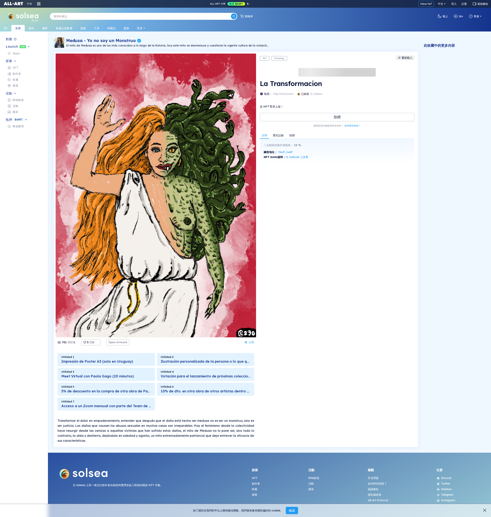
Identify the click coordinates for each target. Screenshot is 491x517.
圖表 (311, 489)
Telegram (447, 494)
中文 (440, 4)
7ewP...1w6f (285, 152)
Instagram (448, 500)
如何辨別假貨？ (352, 125)
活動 (311, 483)
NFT (255, 478)
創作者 (256, 483)
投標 (337, 117)
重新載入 (407, 58)
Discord (446, 478)
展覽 (254, 494)
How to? (426, 4)
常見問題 (373, 478)
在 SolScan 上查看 (297, 157)
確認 (292, 510)
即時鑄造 (313, 478)
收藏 (254, 489)
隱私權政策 (374, 494)
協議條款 (373, 489)
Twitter (445, 483)
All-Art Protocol (378, 500)
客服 (476, 16)
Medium (446, 489)
